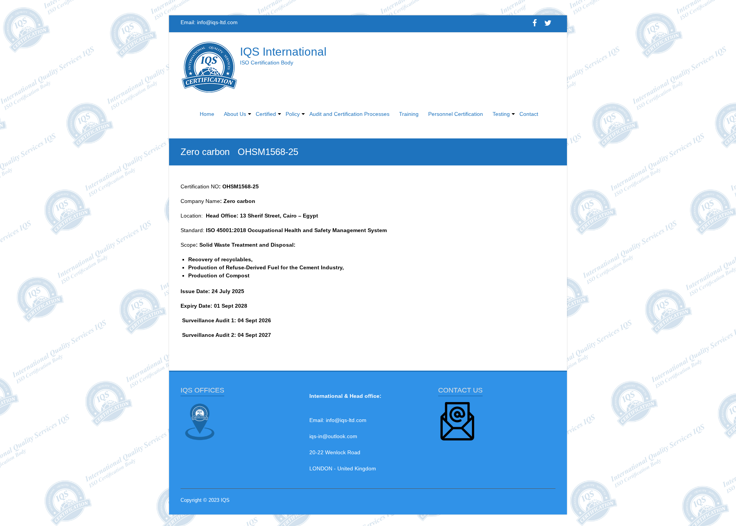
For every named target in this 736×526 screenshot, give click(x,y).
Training (409, 114)
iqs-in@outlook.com (333, 436)
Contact (528, 114)
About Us (235, 114)
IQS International (283, 51)
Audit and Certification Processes (349, 114)
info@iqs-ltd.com (217, 22)
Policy (293, 114)
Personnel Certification (455, 114)
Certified (266, 114)
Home (207, 114)
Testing (501, 114)
